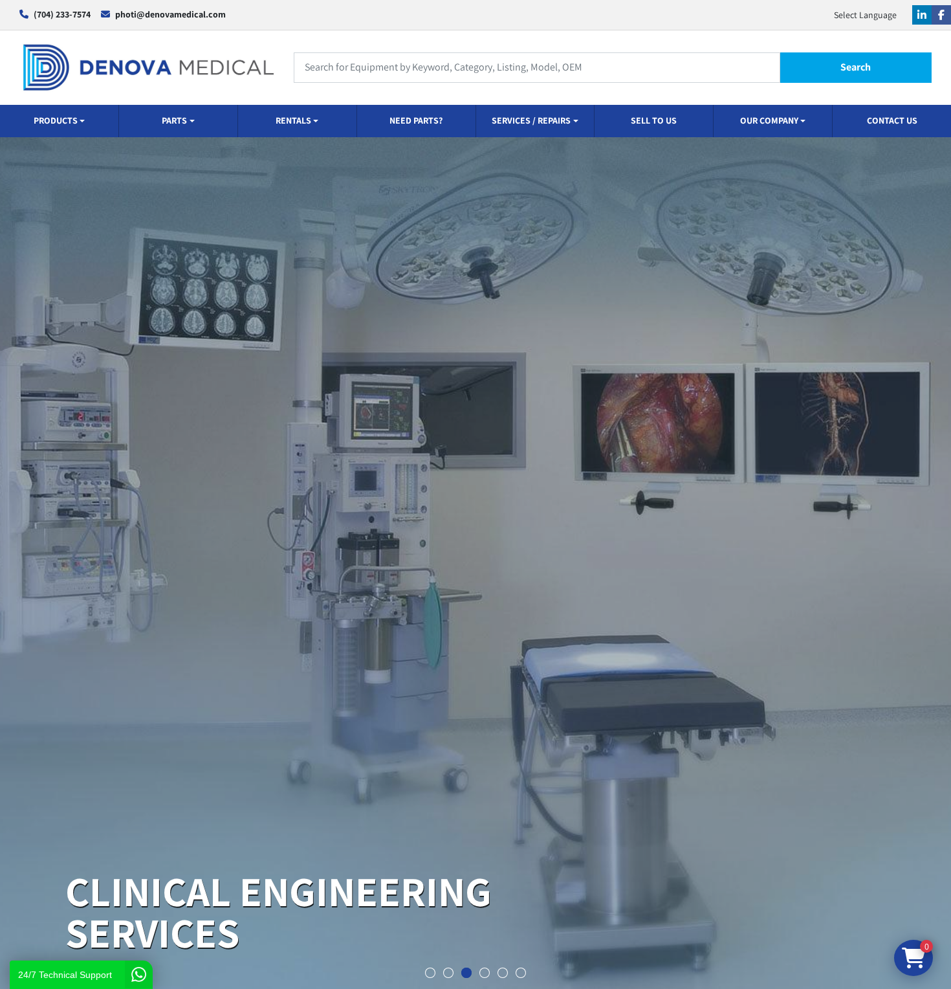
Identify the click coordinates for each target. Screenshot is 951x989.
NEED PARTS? (416, 120)
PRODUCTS (56, 120)
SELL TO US (654, 120)
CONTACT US (892, 120)
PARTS (174, 120)
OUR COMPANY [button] (769, 120)
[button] (59, 121)
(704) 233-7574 (62, 14)
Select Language (865, 15)
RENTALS (293, 120)
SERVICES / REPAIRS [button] (531, 120)
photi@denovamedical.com (170, 14)
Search (855, 67)
